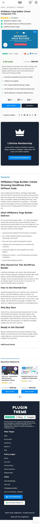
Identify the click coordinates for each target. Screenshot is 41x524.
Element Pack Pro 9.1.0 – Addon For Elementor (29, 377)
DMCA (6, 458)
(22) (30, 381)
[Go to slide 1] (17, 396)
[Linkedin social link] (30, 115)
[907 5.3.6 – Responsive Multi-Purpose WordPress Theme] (10, 370)
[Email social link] (24, 115)
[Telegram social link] (35, 115)
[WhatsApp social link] (32, 115)
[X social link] (21, 115)
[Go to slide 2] (19, 396)
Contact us (7, 443)
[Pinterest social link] (27, 115)
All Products (11, 7)
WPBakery (20, 7)
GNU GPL (7, 462)
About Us (7, 446)
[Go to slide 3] (21, 396)
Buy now (30, 105)
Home (3, 7)
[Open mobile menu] (3, 2)
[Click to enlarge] (5, 45)
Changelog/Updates (10, 488)
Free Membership (9, 481)
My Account (8, 439)
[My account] (36, 2)
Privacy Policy (8, 465)
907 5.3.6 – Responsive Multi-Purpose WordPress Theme (9, 378)
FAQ (5, 450)
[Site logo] (20, 2)
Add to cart (11, 105)
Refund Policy (8, 473)
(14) (10, 382)
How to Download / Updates (13, 492)
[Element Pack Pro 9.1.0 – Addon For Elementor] (29, 370)
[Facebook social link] (19, 115)
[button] (10, 391)
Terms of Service (9, 469)
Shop (5, 436)
